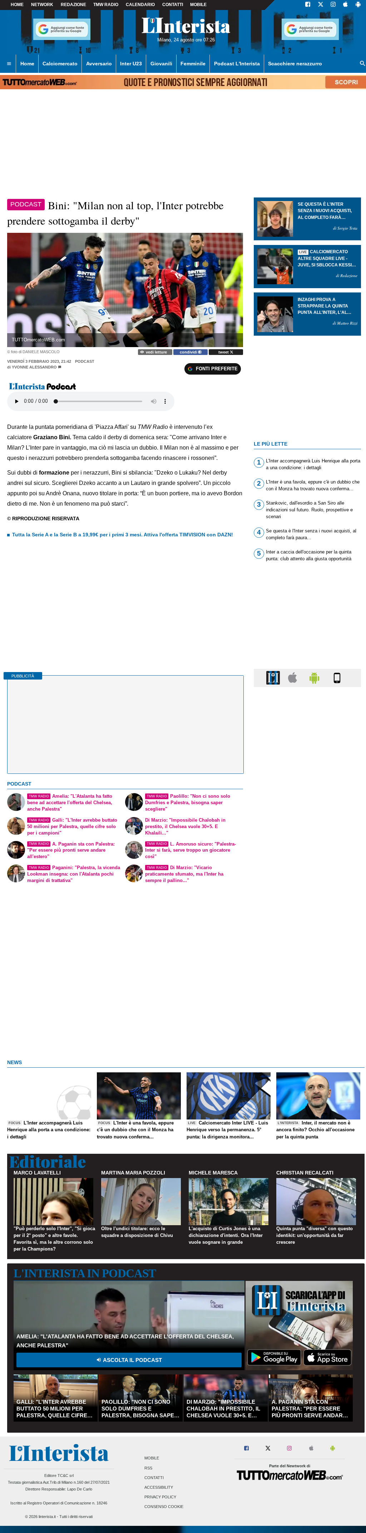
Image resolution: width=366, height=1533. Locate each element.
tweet (224, 352)
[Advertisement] (307, 969)
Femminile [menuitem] (193, 63)
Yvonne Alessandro (34, 367)
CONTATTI (172, 4)
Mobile (151, 1458)
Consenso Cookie (163, 1507)
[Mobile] (337, 677)
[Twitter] (321, 5)
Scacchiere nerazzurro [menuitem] (295, 63)
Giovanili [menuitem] (161, 63)
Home (17, 4)
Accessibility (158, 1487)
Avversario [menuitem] (99, 63)
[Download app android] (358, 5)
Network (42, 4)
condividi (189, 352)
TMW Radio (105, 4)
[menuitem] (9, 64)
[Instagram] (333, 5)
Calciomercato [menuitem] (60, 63)
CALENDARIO (140, 4)
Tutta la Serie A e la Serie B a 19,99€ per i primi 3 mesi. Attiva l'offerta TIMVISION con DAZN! (122, 534)
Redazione (73, 4)
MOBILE (198, 4)
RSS (148, 1468)
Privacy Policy (160, 1497)
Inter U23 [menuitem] (131, 63)
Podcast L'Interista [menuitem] (237, 63)
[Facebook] (307, 5)
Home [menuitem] (27, 63)
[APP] (274, 677)
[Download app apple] (345, 5)
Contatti (154, 1478)
